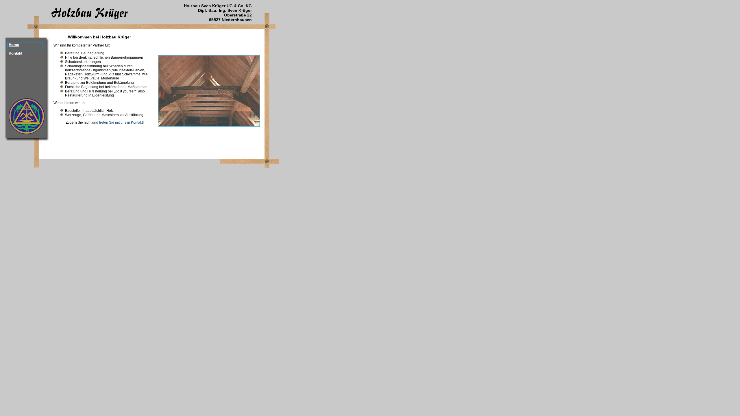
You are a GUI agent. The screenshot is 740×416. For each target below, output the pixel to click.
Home (14, 44)
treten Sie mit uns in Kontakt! (121, 122)
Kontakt (15, 53)
